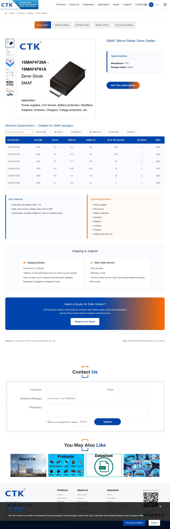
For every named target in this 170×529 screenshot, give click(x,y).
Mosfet (110, 502)
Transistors (62, 498)
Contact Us (141, 4)
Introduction (82, 495)
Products (61, 4)
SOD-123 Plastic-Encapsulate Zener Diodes (146, 341)
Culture (80, 498)
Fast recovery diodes (124, 25)
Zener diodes (41, 13)
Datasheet (88, 4)
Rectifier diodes (102, 25)
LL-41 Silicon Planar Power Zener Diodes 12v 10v (35, 341)
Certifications (82, 502)
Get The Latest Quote (123, 85)
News (116, 4)
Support (127, 4)
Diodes (30, 13)
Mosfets (60, 502)
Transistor (111, 498)
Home (12, 13)
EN (151, 5)
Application (104, 4)
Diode (109, 495)
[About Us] (28, 476)
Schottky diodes (82, 25)
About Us (74, 4)
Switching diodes (62, 25)
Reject (154, 523)
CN (157, 5)
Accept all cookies (134, 523)
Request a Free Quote (85, 321)
